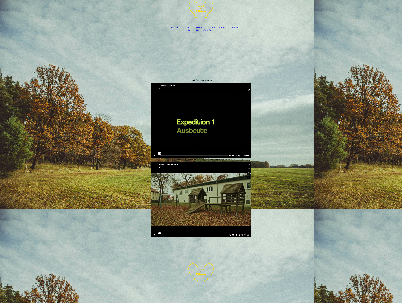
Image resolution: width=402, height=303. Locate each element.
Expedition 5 (223, 27)
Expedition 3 (199, 27)
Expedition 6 (234, 27)
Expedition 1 (175, 27)
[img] (201, 11)
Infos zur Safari (208, 30)
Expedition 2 (187, 27)
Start (166, 27)
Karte (197, 30)
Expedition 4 (211, 27)
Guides (190, 30)
